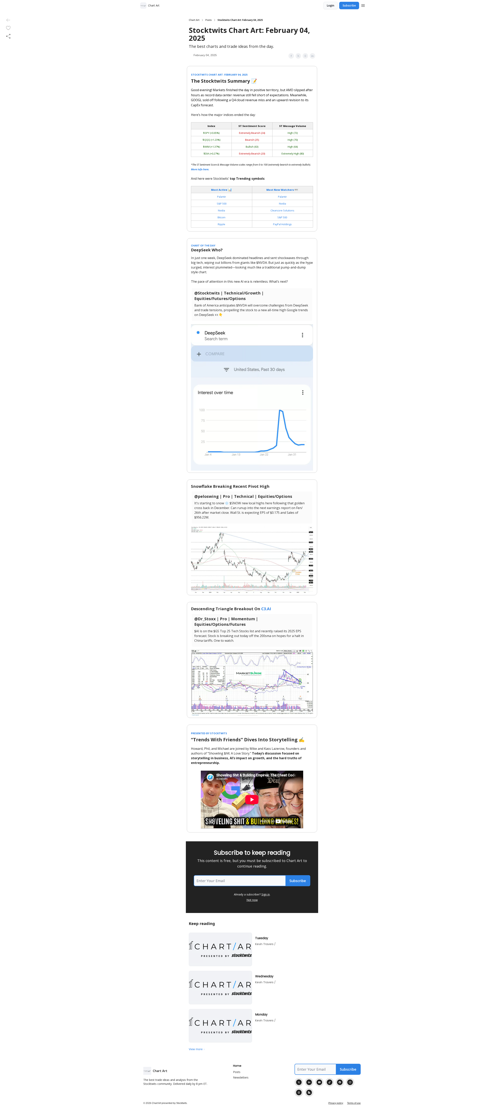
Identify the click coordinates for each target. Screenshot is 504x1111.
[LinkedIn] (309, 1082)
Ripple (221, 224)
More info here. (200, 169)
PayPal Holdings (282, 224)
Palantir (221, 196)
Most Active (219, 190)
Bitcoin (221, 217)
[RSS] (309, 1092)
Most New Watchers (280, 190)
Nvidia (282, 203)
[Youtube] (319, 1082)
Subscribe (349, 5)
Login (330, 5)
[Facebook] (339, 1082)
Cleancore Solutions (282, 210)
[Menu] (363, 5)
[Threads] (299, 1092)
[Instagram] (350, 1082)
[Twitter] (299, 1082)
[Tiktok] (329, 1082)
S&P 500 (221, 203)
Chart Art (194, 20)
